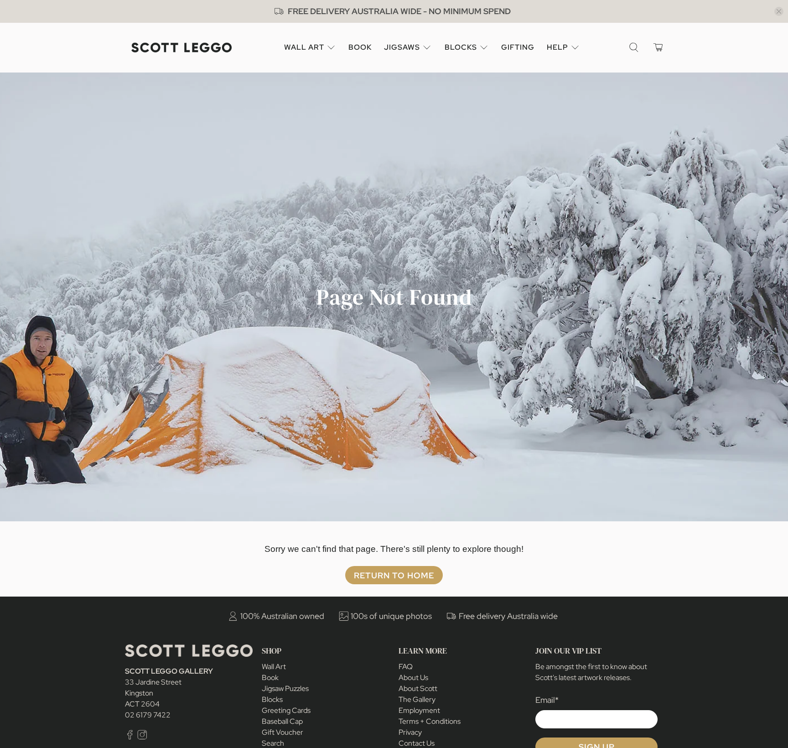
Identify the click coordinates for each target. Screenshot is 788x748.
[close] (778, 11)
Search (273, 743)
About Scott (418, 688)
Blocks (461, 47)
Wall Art (304, 47)
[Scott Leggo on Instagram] (142, 737)
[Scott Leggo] (181, 47)
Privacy (410, 732)
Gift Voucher (282, 732)
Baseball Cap (282, 721)
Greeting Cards (286, 710)
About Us (413, 677)
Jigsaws (402, 47)
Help (557, 47)
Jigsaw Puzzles (285, 688)
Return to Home (394, 575)
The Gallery (417, 699)
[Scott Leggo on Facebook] (130, 737)
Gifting (517, 47)
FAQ (406, 666)
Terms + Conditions (430, 721)
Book (360, 47)
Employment (419, 710)
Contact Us (417, 743)
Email (547, 700)
